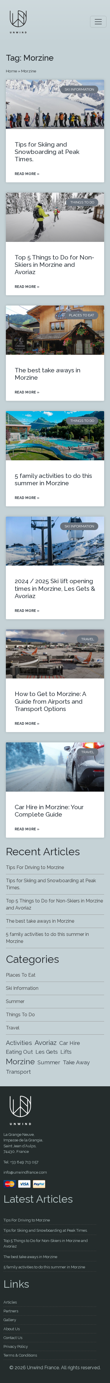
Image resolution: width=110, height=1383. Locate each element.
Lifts (66, 1051)
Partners (11, 1311)
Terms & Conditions (20, 1355)
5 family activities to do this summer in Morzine (53, 479)
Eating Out (19, 1051)
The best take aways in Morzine (40, 921)
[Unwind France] (18, 21)
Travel (12, 1028)
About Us (12, 1329)
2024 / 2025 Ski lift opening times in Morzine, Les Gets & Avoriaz (55, 588)
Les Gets (46, 1051)
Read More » (27, 174)
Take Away (76, 1062)
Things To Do (20, 1014)
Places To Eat (20, 975)
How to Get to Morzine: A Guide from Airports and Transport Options (50, 701)
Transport (18, 1071)
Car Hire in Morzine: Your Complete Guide (49, 810)
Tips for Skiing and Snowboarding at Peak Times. (47, 152)
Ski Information (22, 988)
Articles (10, 1302)
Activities (19, 1042)
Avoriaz (46, 1042)
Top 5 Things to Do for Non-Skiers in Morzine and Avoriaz (54, 265)
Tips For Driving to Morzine (35, 867)
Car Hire (69, 1043)
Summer (15, 1001)
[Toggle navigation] (98, 22)
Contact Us (13, 1338)
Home (11, 71)
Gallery (10, 1320)
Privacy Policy (16, 1346)
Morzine (20, 1061)
